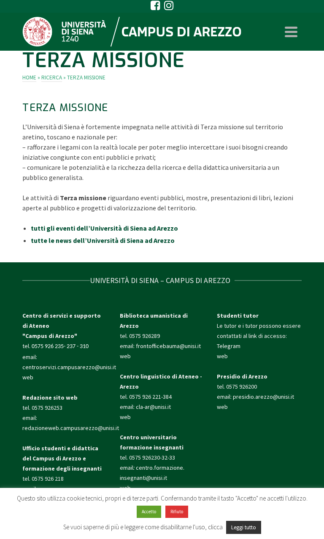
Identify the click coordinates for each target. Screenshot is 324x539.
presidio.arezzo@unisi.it (263, 396)
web (27, 377)
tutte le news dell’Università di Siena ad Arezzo (103, 240)
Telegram (228, 346)
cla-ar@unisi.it (153, 407)
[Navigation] (291, 32)
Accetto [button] (149, 511)
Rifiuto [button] (176, 511)
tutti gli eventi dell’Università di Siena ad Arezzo (104, 228)
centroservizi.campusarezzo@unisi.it (69, 367)
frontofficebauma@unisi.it (168, 346)
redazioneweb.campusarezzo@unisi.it (70, 428)
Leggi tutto (243, 527)
